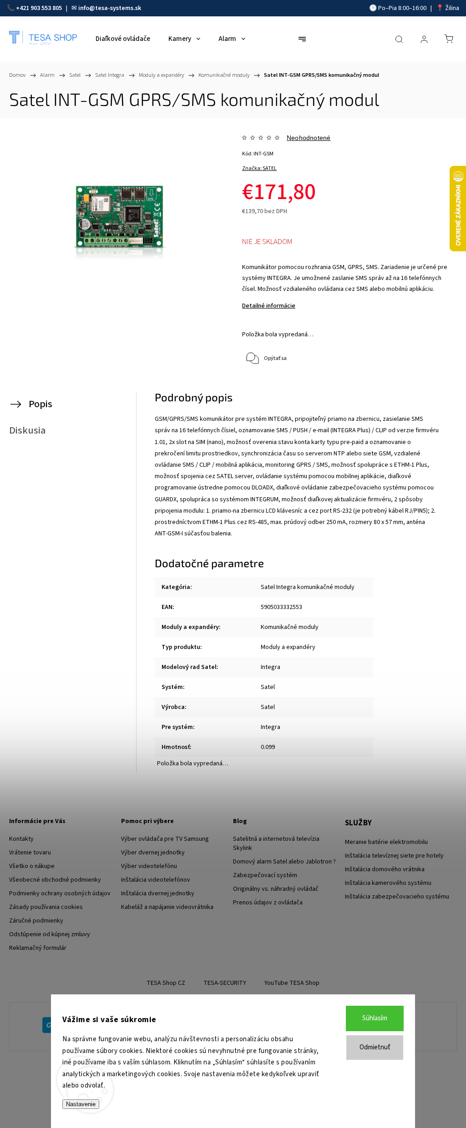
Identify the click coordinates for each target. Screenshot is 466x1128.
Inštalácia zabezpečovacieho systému (397, 896)
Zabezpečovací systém (265, 875)
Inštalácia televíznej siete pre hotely (394, 855)
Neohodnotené (308, 138)
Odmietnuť (375, 1047)
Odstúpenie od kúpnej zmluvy (49, 934)
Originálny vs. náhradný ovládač (276, 888)
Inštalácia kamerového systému (388, 883)
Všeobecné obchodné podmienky (55, 879)
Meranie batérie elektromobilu (386, 842)
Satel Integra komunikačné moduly (308, 587)
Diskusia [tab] (27, 430)
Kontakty (21, 839)
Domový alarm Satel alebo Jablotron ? (284, 861)
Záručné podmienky (36, 920)
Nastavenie (81, 1104)
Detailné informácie (268, 305)
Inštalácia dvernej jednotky (157, 893)
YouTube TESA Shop (291, 983)
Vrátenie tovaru (30, 852)
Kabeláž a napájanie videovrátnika (167, 907)
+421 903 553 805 (39, 8)
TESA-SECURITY (224, 983)
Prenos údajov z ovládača (268, 902)
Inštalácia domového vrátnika (385, 869)
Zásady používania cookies (46, 907)
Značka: (259, 168)
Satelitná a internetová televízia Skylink (276, 843)
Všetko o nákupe (32, 866)
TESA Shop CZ (166, 983)
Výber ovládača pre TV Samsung (165, 839)
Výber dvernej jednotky (153, 852)
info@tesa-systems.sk (109, 8)
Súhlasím (374, 1018)
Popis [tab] (40, 404)
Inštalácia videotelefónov (155, 879)
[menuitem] (123, 39)
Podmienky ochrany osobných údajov (60, 893)
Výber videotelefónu (149, 866)
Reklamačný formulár (37, 948)
